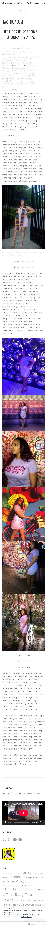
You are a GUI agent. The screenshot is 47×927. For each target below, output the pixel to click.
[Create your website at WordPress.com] (23, 3)
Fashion (21, 71)
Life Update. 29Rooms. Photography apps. (20, 34)
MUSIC (40, 890)
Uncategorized (8, 54)
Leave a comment (9, 90)
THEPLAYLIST (32, 901)
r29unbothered (8, 81)
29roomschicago (25, 58)
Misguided (22, 78)
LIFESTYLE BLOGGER (19, 889)
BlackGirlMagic (28, 63)
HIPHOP (30, 882)
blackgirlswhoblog (10, 66)
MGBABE (13, 78)
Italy (29, 885)
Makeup (5, 78)
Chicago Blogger (18, 68)
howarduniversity (18, 76)
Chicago (5, 68)
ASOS (36, 58)
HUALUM (31, 76)
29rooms (12, 58)
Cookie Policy (26, 917)
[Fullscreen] (41, 822)
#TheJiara (28, 873)
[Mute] (37, 822)
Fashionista (32, 73)
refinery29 (22, 81)
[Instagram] (10, 840)
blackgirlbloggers (10, 63)
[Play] (5, 822)
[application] (23, 813)
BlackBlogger (20, 60)
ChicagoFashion (9, 71)
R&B (3, 895)
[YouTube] (15, 840)
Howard (5, 76)
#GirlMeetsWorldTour (11, 873)
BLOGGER (17, 877)
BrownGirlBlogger (29, 66)
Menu (22, 10)
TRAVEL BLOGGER (23, 904)
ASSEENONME (7, 60)
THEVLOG (40, 901)
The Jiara (25, 84)
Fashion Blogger (14, 881)
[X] (4, 840)
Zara (4, 86)
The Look (26, 52)
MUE (30, 78)
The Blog (16, 52)
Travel (6, 904)
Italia (23, 885)
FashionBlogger (18, 73)
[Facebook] (20, 840)
